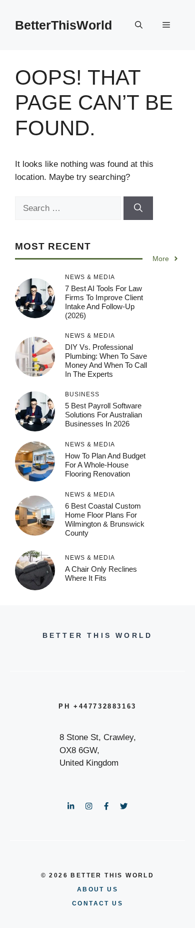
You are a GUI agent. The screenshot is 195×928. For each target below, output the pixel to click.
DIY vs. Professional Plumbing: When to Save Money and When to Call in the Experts (106, 360)
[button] (138, 25)
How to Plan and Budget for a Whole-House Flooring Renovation (105, 464)
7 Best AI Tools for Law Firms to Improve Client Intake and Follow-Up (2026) (104, 302)
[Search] (138, 208)
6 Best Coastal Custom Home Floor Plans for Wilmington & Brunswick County (104, 519)
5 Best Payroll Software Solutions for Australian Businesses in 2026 (103, 414)
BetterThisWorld (63, 25)
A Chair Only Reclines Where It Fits (101, 573)
